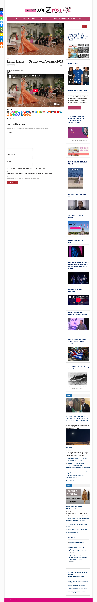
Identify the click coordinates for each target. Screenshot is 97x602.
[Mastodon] (16, 114)
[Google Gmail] (44, 112)
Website (9, 161)
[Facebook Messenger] (19, 112)
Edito (24, 18)
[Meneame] (11, 114)
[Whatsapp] (16, 112)
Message (9, 132)
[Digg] (22, 114)
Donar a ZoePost (74, 108)
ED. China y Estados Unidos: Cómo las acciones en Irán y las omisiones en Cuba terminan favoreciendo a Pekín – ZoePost (78, 587)
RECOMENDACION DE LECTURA (76, 577)
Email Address (11, 154)
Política (54, 18)
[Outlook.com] (47, 112)
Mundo (46, 18)
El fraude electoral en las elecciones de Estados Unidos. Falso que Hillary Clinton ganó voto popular (78, 557)
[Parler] (30, 112)
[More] (30, 114)
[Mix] (8, 114)
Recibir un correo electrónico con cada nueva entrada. (23, 178)
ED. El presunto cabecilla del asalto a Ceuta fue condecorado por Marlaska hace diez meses (77, 418)
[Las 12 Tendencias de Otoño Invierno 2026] (78, 496)
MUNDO (69, 395)
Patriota (69, 447)
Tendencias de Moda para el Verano (77, 529)
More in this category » (72, 480)
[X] (8, 112)
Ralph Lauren (13, 118)
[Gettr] (58, 112)
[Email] (41, 112)
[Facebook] (11, 112)
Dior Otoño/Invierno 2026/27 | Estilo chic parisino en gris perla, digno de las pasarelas (77, 520)
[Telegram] (22, 112)
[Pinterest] (55, 112)
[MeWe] (60, 112)
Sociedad (71, 18)
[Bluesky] (36, 112)
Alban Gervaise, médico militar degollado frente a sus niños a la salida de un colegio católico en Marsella (79, 549)
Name (8, 147)
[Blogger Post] (1, 31)
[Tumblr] (52, 112)
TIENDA (33, 2)
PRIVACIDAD (47, 2)
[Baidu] (19, 114)
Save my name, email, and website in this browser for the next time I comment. (27, 168)
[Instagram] (13, 112)
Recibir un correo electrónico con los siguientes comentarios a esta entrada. (29, 173)
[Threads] (33, 112)
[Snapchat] (38, 112)
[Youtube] (24, 112)
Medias (79, 18)
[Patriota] (78, 437)
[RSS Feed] (27, 114)
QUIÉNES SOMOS (18, 2)
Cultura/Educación (35, 18)
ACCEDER (40, 2)
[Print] (24, 114)
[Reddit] (49, 112)
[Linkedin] (27, 112)
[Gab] (13, 114)
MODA (69, 485)
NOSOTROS (9, 2)
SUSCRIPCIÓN (27, 2)
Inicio (18, 18)
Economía (62, 18)
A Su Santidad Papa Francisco (76, 542)
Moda (8, 58)
